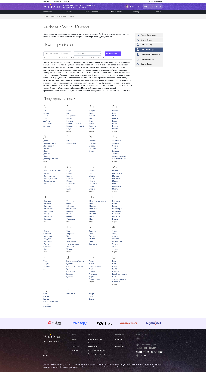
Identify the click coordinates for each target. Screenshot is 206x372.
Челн (91, 269)
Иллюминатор (49, 181)
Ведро (92, 111)
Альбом (46, 121)
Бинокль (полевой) (73, 123)
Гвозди (115, 126)
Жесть (92, 146)
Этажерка (70, 294)
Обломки (70, 206)
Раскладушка (117, 209)
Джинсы (46, 156)
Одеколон (70, 219)
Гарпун (114, 123)
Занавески (116, 151)
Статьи (158, 12)
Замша (115, 148)
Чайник (92, 271)
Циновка (69, 277)
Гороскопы (47, 12)
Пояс (91, 203)
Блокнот (69, 118)
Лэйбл (91, 171)
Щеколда (47, 307)
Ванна (91, 123)
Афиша (46, 113)
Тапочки (69, 239)
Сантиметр (47, 241)
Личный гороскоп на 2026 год (97, 350)
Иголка (46, 173)
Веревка (92, 126)
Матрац (115, 176)
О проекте (46, 1)
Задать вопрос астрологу (96, 354)
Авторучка (47, 123)
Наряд (46, 214)
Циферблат (71, 271)
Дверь (46, 141)
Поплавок (93, 206)
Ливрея (92, 189)
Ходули (46, 264)
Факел (114, 231)
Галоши (115, 111)
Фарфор (115, 239)
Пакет (92, 219)
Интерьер (47, 184)
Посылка (93, 209)
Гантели (115, 129)
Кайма (69, 173)
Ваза (91, 118)
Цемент (69, 264)
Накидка (47, 201)
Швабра (115, 271)
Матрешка (116, 178)
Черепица (93, 274)
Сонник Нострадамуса (150, 54)
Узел (91, 234)
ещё (68, 131)
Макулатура (117, 173)
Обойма (69, 211)
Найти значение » (113, 53)
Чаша (91, 264)
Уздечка (92, 231)
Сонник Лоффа (147, 45)
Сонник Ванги (146, 40)
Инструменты (49, 176)
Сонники (68, 12)
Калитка (69, 178)
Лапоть (92, 181)
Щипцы (46, 299)
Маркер (115, 181)
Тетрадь (69, 249)
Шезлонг (116, 282)
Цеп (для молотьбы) (74, 266)
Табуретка (70, 234)
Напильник (47, 219)
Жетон (92, 151)
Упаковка (93, 244)
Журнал (92, 148)
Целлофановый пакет (75, 261)
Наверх (45, 355)
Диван (46, 148)
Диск (45, 151)
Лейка (91, 186)
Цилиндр (69, 274)
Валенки (92, 116)
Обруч (68, 214)
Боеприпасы (71, 116)
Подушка (93, 211)
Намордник (48, 211)
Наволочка (47, 203)
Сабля (45, 249)
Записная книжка (119, 156)
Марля (114, 184)
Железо (92, 143)
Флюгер (115, 244)
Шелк (114, 261)
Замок (115, 146)
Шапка (115, 266)
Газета (115, 118)
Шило (114, 269)
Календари (137, 12)
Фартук (115, 236)
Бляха (68, 111)
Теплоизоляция (72, 244)
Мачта (115, 189)
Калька (69, 181)
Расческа (116, 214)
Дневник (46, 154)
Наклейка (47, 206)
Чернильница (94, 279)
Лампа (92, 176)
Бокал (68, 113)
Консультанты (116, 12)
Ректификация (93, 346)
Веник (91, 129)
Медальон (116, 186)
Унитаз (92, 239)
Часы (91, 261)
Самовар (47, 246)
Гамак (114, 116)
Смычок (46, 231)
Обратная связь (120, 346)
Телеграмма (71, 241)
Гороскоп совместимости (96, 339)
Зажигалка (116, 141)
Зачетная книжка (119, 159)
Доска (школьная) (50, 159)
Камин (69, 189)
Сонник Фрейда (147, 59)
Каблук (69, 176)
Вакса (92, 121)
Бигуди (69, 129)
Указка (92, 236)
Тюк (68, 231)
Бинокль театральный (75, 126)
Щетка (46, 296)
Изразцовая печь (50, 178)
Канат (68, 186)
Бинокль (69, 121)
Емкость (70, 141)
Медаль (115, 171)
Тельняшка (70, 246)
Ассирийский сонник (149, 35)
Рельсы (115, 219)
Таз (67, 236)
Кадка (69, 171)
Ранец (114, 206)
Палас (92, 216)
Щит (45, 294)
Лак (90, 173)
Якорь (91, 294)
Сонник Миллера (147, 50)
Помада (92, 214)
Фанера (115, 234)
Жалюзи (92, 141)
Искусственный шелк (52, 171)
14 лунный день (134, 6)
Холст (45, 269)
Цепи (68, 269)
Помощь (66, 1)
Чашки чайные (95, 266)
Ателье (46, 116)
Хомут (46, 261)
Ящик (91, 299)
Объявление (71, 209)
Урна (91, 241)
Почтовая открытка (97, 201)
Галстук (115, 113)
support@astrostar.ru (156, 1)
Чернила (92, 277)
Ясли (91, 296)
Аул (44, 111)
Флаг (114, 246)
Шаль (114, 264)
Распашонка (117, 211)
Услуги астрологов (92, 12)
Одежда (69, 216)
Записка (115, 154)
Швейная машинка (119, 274)
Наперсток (47, 216)
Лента (91, 178)
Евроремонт (71, 143)
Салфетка (47, 236)
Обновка (69, 201)
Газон (114, 121)
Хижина (46, 266)
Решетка (116, 216)
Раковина (116, 201)
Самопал (47, 234)
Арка (45, 118)
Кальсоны (70, 184)
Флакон (115, 249)
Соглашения (57, 1)
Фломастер (117, 241)
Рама (114, 203)
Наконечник (48, 209)
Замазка (115, 143)
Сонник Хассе (146, 64)
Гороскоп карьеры (94, 343)
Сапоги (46, 244)
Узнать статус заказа (152, 6)
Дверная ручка (49, 143)
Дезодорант (48, 146)
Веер (91, 113)
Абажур (46, 126)
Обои (68, 203)
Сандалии (47, 239)
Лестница (93, 184)
